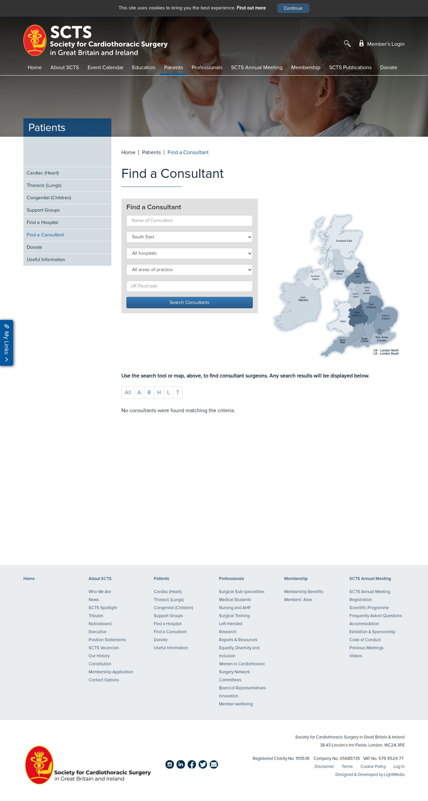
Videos (355, 656)
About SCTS (64, 67)
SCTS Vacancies (104, 648)
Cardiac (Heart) (43, 173)
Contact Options (104, 680)
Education (143, 67)
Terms (347, 767)
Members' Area (298, 600)
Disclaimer (324, 767)
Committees (230, 680)
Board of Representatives (242, 688)
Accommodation (364, 624)
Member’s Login (385, 44)
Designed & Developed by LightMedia (370, 775)
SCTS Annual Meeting (257, 67)
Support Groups (43, 210)
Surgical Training (234, 616)
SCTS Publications (350, 67)
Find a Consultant (45, 235)
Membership (305, 67)
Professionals (207, 67)
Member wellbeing (236, 704)
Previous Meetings (366, 648)
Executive (97, 632)
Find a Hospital (42, 222)
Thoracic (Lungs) (44, 185)
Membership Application (111, 672)
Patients (173, 67)
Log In (399, 767)
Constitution (100, 664)
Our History (99, 656)
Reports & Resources (238, 640)
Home (35, 67)
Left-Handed (230, 624)
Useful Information (46, 259)
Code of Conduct (365, 640)
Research (227, 632)
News (94, 600)
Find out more (251, 8)
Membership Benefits (303, 592)
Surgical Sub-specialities (241, 592)
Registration (360, 600)
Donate (388, 67)
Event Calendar (105, 67)
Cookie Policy (373, 767)
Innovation (228, 696)
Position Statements (107, 640)
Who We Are (100, 592)
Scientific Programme (369, 608)
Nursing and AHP (235, 608)
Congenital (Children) (49, 198)
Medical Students (235, 600)
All (128, 392)
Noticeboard (100, 624)
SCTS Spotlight (103, 608)
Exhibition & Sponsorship (372, 632)
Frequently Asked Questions (375, 616)
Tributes (96, 616)
